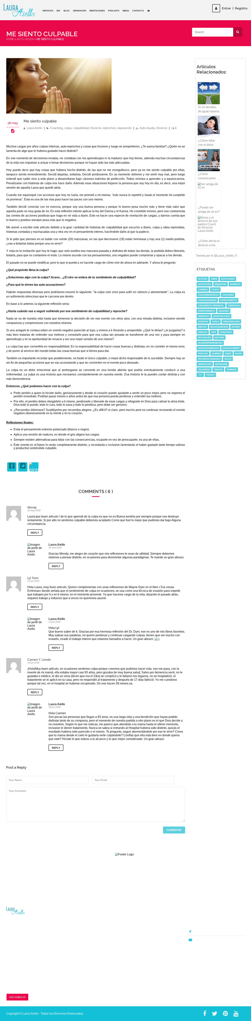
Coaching (56, 128)
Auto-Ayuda (25, 39)
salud (227, 359)
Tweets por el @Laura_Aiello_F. (216, 255)
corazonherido (207, 300)
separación (124, 128)
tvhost (210, 375)
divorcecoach (221, 316)
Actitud (202, 279)
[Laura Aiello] (19, 10)
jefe (213, 332)
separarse (221, 364)
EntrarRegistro (234, 8)
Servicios (47, 11)
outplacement (231, 348)
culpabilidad (81, 128)
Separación (79, 11)
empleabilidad (231, 321)
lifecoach (226, 332)
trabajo (231, 369)
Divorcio (95, 128)
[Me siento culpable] (59, 112)
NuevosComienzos (208, 348)
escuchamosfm (219, 327)
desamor (224, 311)
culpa (67, 128)
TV (200, 375)
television (204, 369)
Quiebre (216, 353)
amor (214, 279)
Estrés (236, 327)
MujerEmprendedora (210, 343)
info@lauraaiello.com (208, 940)
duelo (215, 321)
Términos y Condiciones (86, 932)
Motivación (204, 337)
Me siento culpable (40, 121)
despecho (203, 316)
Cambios (203, 289)
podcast (203, 353)
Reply (35, 532)
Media (126, 11)
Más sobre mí (17, 997)
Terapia (218, 369)
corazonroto (228, 300)
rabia (228, 353)
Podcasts (113, 11)
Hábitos (202, 332)
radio (238, 353)
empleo (202, 327)
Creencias (234, 305)
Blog (67, 11)
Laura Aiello (34, 128)
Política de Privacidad (84, 938)
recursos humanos (209, 359)
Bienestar (220, 284)
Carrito (135, 979)
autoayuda (204, 284)
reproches (109, 128)
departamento (206, 311)
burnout (235, 284)
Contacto (138, 11)
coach (215, 289)
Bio (58, 11)
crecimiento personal (211, 305)
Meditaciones (97, 11)
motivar (219, 337)
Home (10, 39)
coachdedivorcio (208, 295)
